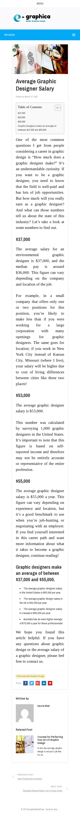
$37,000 (21, 113)
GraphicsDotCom (35, 809)
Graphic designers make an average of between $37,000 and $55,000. (37, 128)
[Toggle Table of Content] (56, 108)
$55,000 (21, 121)
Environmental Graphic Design (30, 676)
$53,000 (21, 117)
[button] (40, 3)
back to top (52, 809)
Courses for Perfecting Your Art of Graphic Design (50, 740)
